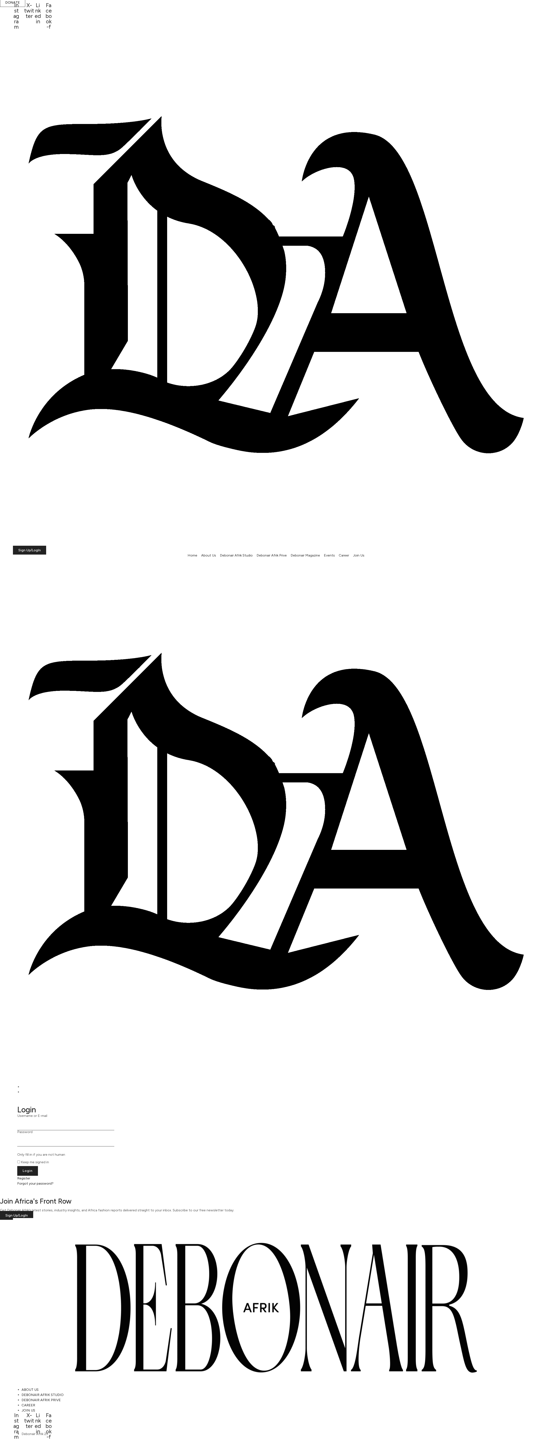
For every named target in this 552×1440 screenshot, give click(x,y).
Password (25, 1132)
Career (344, 555)
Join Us (358, 555)
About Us (208, 555)
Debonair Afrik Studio (236, 555)
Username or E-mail (32, 1116)
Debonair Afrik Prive (272, 555)
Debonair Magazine (305, 555)
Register (23, 1178)
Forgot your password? (35, 1183)
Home (192, 555)
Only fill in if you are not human (41, 1154)
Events (329, 555)
